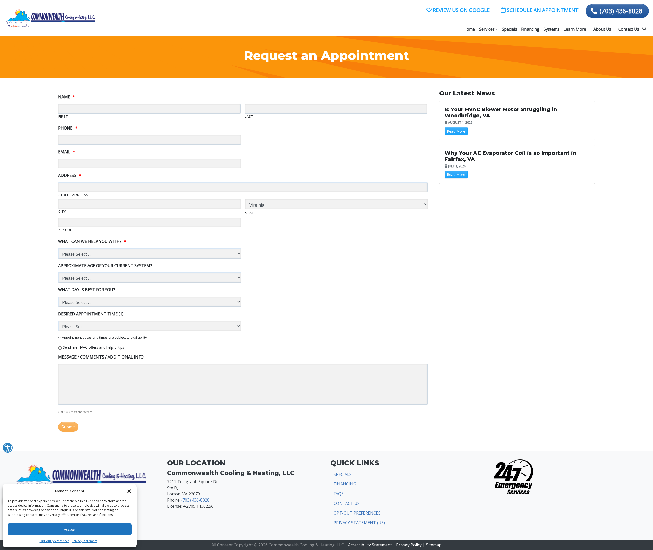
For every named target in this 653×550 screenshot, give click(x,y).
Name (66, 97)
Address (69, 175)
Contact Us (347, 503)
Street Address (73, 194)
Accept (70, 529)
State (250, 213)
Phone (67, 128)
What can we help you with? (92, 241)
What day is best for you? (86, 289)
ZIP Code (66, 229)
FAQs (339, 493)
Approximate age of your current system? (105, 265)
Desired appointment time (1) (90, 314)
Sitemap (434, 545)
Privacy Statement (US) (359, 523)
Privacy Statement (84, 541)
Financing (345, 484)
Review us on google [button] (461, 10)
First (63, 116)
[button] (129, 490)
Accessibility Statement (370, 545)
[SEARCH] (645, 26)
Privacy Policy (409, 545)
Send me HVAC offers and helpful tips (93, 347)
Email (66, 152)
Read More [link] (456, 131)
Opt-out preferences (54, 541)
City (62, 211)
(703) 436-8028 (621, 11)
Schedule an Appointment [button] (542, 10)
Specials (343, 474)
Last (249, 116)
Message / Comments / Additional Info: (101, 357)
